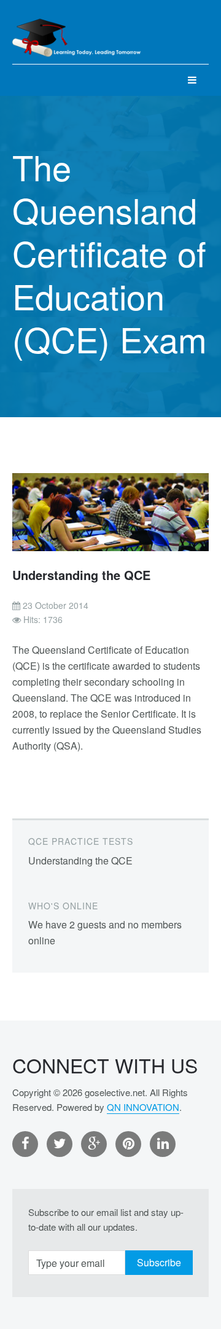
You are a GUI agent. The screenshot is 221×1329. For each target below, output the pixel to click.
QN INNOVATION (143, 1106)
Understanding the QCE (81, 575)
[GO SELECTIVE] (76, 32)
